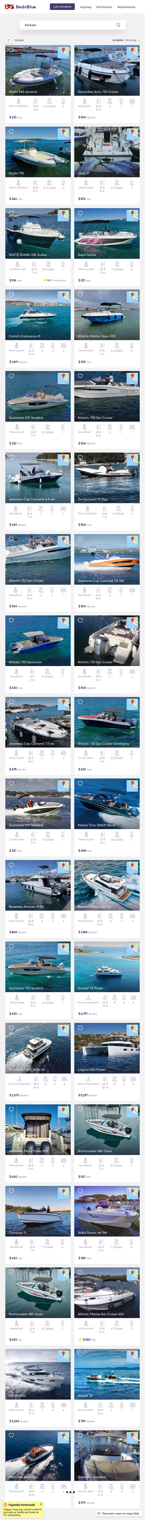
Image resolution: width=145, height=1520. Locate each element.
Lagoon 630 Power (91, 1069)
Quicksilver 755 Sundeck (26, 988)
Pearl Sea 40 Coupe (23, 1477)
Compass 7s (17, 1232)
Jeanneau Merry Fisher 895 (28, 1151)
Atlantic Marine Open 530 (96, 336)
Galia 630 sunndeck (92, 1477)
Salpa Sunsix (87, 255)
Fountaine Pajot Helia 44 (27, 1069)
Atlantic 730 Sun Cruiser (95, 662)
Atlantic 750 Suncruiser (25, 662)
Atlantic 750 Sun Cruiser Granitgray (103, 744)
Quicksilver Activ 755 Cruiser (98, 92)
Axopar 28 (85, 1396)
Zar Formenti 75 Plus (93, 499)
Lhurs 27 (84, 173)
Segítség (85, 7)
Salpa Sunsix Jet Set (92, 1232)
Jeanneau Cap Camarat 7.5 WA (101, 581)
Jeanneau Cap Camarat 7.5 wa (31, 744)
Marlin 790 (16, 173)
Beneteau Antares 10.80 (26, 907)
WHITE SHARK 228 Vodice (28, 255)
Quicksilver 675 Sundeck (26, 418)
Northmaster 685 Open (95, 1151)
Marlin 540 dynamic (23, 92)
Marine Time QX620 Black (96, 825)
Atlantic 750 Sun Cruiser (95, 418)
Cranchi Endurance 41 (24, 336)
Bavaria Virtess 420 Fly (94, 907)
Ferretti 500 (17, 1396)
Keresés (30, 25)
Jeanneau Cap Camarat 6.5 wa (32, 499)
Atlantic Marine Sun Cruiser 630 (101, 1314)
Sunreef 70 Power (90, 988)
